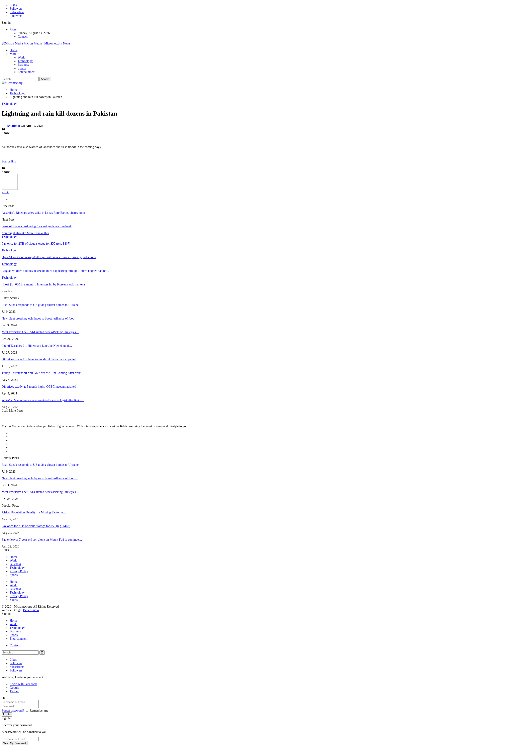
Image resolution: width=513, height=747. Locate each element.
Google (14, 687)
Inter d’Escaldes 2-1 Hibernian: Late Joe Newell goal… (37, 345)
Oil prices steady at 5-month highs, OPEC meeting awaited (39, 386)
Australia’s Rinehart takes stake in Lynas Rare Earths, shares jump (43, 212)
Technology (25, 61)
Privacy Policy (19, 571)
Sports (22, 68)
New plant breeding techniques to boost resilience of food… (40, 318)
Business (23, 64)
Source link (9, 161)
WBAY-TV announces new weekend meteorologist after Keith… (43, 400)
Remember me (39, 710)
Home (13, 50)
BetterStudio (31, 610)
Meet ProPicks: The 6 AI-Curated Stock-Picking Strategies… (40, 332)
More (13, 29)
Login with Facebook (23, 684)
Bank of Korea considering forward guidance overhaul (37, 226)
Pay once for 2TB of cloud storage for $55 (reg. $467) (36, 526)
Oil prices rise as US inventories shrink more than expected (39, 359)
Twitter (14, 691)
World (21, 57)
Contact (22, 36)
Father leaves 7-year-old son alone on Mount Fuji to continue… (42, 539)
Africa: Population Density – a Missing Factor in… (34, 512)
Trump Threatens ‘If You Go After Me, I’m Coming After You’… (43, 373)
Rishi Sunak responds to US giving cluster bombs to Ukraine (40, 304)
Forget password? (13, 710)
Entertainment (26, 72)
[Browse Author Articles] (10, 188)
